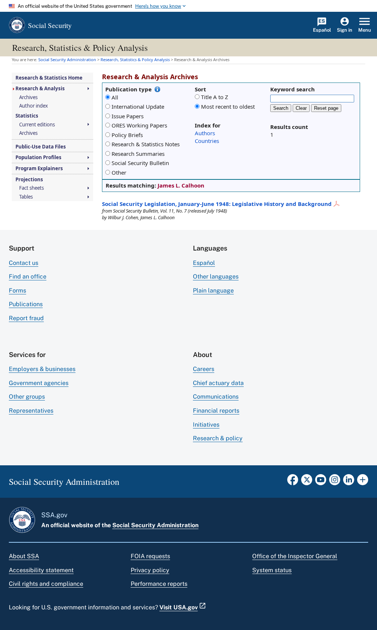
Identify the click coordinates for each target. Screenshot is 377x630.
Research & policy (218, 438)
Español (204, 262)
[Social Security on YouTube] (320, 482)
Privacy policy (150, 570)
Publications (26, 304)
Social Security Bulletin (140, 163)
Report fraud (26, 318)
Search (280, 108)
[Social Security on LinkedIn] (348, 482)
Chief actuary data (218, 382)
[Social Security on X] (306, 482)
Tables (26, 197)
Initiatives (206, 424)
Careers (203, 368)
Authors (205, 133)
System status (272, 570)
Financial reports (216, 410)
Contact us (23, 262)
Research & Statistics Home (48, 78)
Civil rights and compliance (46, 583)
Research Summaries (138, 153)
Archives (28, 97)
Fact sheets (31, 188)
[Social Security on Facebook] (292, 482)
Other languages (216, 276)
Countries (207, 140)
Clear (301, 108)
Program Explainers (39, 168)
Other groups (27, 396)
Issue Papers (128, 116)
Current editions (37, 124)
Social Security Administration (155, 525)
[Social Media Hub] (362, 482)
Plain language (213, 290)
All (115, 97)
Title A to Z (214, 97)
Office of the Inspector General (294, 556)
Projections (29, 179)
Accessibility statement (41, 570)
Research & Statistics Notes (146, 144)
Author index (33, 106)
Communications (216, 396)
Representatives (31, 410)
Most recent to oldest (228, 106)
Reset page (326, 108)
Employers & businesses (42, 368)
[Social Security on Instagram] (334, 482)
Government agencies (38, 382)
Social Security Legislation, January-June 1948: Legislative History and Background (217, 203)
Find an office (27, 276)
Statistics (26, 116)
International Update (138, 106)
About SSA (24, 556)
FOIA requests (150, 556)
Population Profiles (38, 157)
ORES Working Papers (139, 125)
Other (119, 172)
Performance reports (159, 583)
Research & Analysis (40, 88)
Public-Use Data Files (40, 147)
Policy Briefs (127, 135)
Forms (17, 290)
